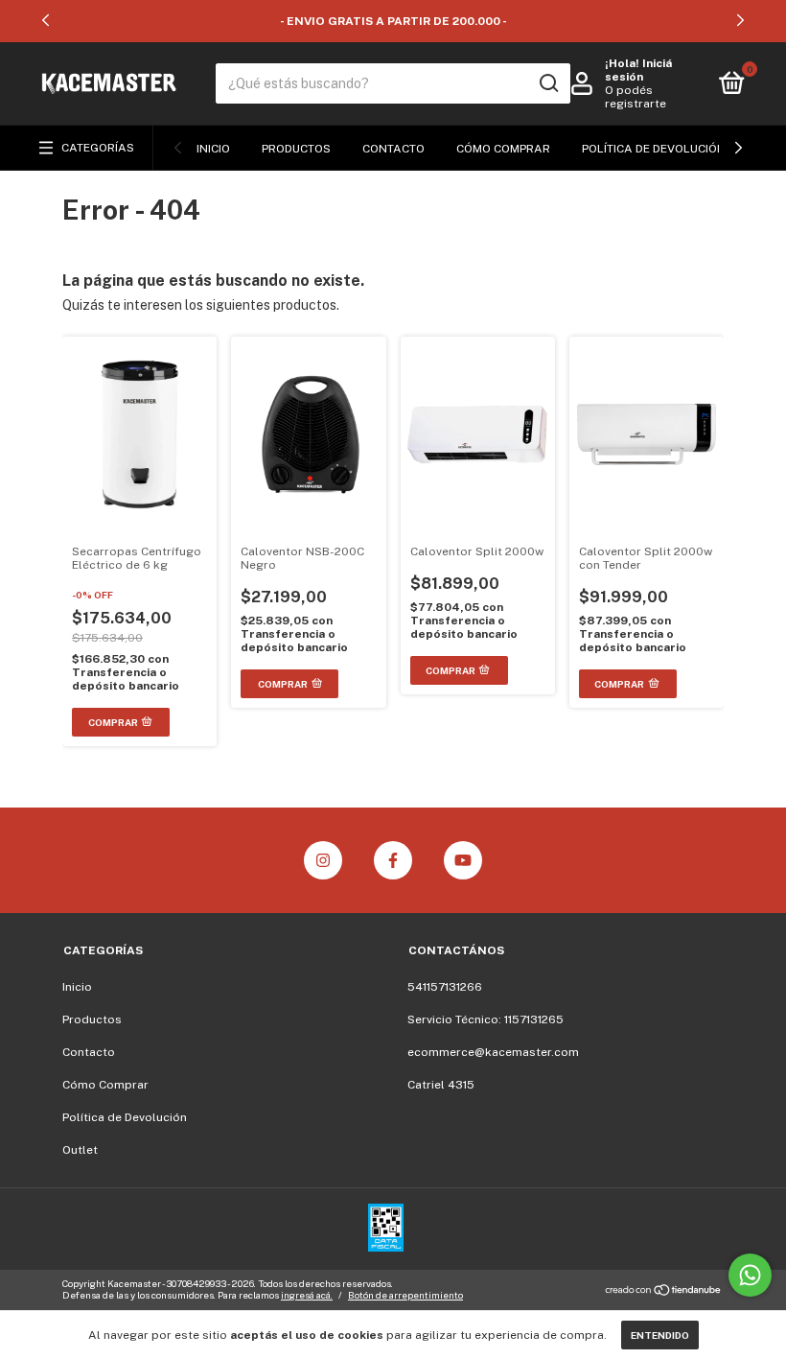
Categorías (97, 147)
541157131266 (444, 987)
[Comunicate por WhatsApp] (750, 1275)
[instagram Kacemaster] (323, 860)
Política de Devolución (654, 148)
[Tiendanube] (664, 1292)
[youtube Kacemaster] (463, 860)
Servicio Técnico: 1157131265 (485, 1019)
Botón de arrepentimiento (405, 1294)
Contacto (393, 148)
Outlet (80, 1150)
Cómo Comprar (503, 148)
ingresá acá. (307, 1294)
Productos (296, 148)
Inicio (213, 148)
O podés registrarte (635, 96)
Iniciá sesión (638, 70)
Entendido (660, 1335)
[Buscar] (548, 83)
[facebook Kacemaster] (393, 860)
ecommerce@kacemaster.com (493, 1052)
